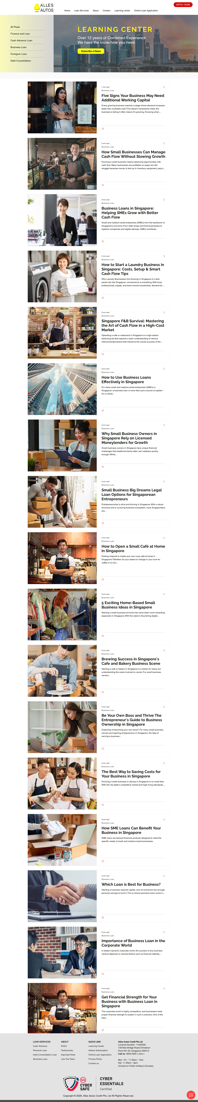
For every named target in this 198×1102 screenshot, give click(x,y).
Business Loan (108, 90)
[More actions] (165, 87)
